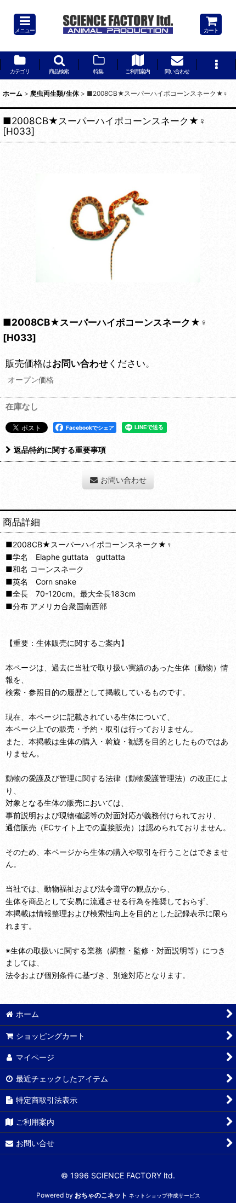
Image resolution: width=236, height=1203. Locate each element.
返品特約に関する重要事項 (60, 449)
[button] (25, 24)
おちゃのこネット (101, 1195)
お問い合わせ (80, 363)
